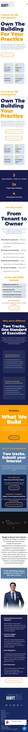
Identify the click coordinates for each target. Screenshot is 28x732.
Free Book (3, 721)
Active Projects (5, 713)
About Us (3, 710)
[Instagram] (10, 705)
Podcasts (3, 717)
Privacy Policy (4, 726)
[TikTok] (21, 705)
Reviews (3, 712)
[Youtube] (18, 705)
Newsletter (4, 720)
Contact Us (4, 716)
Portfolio (3, 714)
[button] (26, 4)
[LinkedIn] (14, 705)
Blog (2, 718)
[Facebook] (6, 705)
